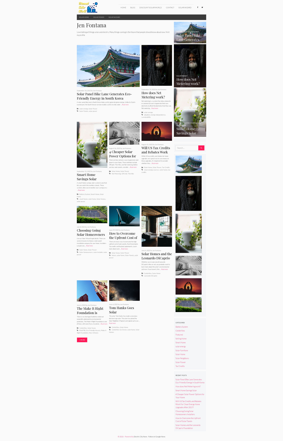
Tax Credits (166, 167)
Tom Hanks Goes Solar (121, 310)
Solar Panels (83, 111)
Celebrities (148, 273)
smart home (83, 199)
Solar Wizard (184, 7)
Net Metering (116, 174)
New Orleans (93, 333)
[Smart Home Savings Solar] (190, 135)
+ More (82, 340)
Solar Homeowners (86, 252)
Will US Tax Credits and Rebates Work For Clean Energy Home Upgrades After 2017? (188, 404)
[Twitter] (202, 7)
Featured (179, 334)
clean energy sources (151, 170)
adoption (147, 115)
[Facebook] (198, 7)
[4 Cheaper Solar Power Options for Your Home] (189, 274)
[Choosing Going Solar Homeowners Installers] (189, 310)
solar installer (98, 252)
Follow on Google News (156, 437)
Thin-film (131, 174)
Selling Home (181, 338)
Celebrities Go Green (119, 330)
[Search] (201, 148)
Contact (170, 7)
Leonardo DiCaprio (150, 276)
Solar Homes (101, 199)
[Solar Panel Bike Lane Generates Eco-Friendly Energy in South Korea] (190, 42)
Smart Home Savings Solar (87, 176)
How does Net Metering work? (153, 95)
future (114, 255)
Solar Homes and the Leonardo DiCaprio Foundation (157, 258)
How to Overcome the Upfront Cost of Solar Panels (123, 237)
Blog (132, 7)
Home (123, 7)
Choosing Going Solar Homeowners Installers (91, 234)
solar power (93, 111)
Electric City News (140, 437)
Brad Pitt (82, 330)
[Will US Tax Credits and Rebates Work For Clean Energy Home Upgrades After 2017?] (189, 293)
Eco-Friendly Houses (93, 330)
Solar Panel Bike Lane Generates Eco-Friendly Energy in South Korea (104, 96)
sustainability (146, 117)
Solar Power (98, 17)
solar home (92, 199)
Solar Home (84, 17)
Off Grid (124, 174)
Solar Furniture (182, 350)
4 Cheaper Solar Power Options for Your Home (122, 156)
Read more (125, 105)
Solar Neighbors (182, 358)
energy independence (158, 115)
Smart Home (95, 194)
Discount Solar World (150, 7)
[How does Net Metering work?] (190, 86)
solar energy (83, 109)
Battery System (84, 194)
